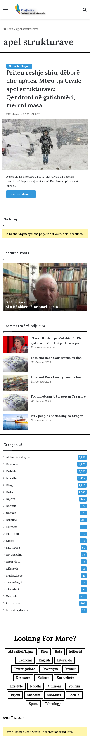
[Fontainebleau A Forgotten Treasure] (15, 402)
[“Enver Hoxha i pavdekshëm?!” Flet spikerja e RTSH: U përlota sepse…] (15, 344)
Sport (10, 540)
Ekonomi (12, 533)
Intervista (13, 561)
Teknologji (14, 582)
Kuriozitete (14, 575)
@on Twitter (13, 718)
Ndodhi (11, 478)
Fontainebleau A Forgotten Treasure (58, 396)
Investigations (17, 610)
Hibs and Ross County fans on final (56, 358)
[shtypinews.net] (28, 9)
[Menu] (5, 11)
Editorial (12, 526)
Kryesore (12, 464)
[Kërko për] (84, 11)
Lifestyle (12, 568)
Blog (9, 485)
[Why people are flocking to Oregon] (15, 422)
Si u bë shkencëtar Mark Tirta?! (33, 306)
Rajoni (10, 499)
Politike (11, 471)
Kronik (11, 506)
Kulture (11, 520)
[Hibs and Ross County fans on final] (15, 364)
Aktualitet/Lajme (19, 66)
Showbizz (13, 547)
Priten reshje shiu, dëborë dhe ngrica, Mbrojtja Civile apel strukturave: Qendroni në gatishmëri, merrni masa (43, 89)
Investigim (14, 554)
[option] (45, 287)
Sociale (11, 513)
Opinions (13, 603)
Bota (9, 492)
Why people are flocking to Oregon (57, 416)
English (11, 596)
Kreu (9, 29)
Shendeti (12, 589)
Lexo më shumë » (21, 194)
